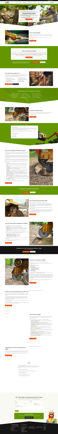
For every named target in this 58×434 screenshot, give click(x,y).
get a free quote (32, 40)
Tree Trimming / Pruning (24, 427)
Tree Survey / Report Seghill (35, 96)
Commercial (30, 2)
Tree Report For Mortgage (39, 427)
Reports (35, 2)
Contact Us (42, 2)
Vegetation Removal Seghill (35, 94)
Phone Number (16, 403)
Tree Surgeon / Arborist (24, 426)
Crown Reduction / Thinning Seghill (26, 96)
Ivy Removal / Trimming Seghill (26, 95)
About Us (45, 427)
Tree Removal (23, 430)
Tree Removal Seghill (24, 93)
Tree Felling (22, 429)
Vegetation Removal (31, 427)
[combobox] (38, 404)
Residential (24, 2)
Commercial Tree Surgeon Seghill (36, 93)
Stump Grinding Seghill (14, 96)
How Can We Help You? (17, 405)
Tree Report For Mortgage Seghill (36, 97)
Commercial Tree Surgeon (32, 426)
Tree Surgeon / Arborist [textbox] (37, 404)
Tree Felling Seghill (14, 97)
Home (17, 2)
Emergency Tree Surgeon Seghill (26, 94)
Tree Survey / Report (38, 426)
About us (20, 2)
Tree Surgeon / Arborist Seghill (15, 93)
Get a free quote (20, 0)
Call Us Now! (33, 192)
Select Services (35, 403)
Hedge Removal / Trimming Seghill (26, 97)
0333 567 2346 (50, 0)
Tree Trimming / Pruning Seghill (16, 94)
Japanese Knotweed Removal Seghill (36, 95)
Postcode (25, 403)
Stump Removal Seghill (14, 95)
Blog (38, 2)
